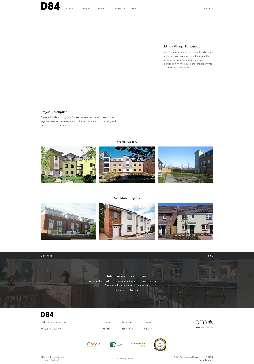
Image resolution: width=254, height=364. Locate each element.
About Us (71, 8)
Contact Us (207, 8)
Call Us (134, 290)
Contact (148, 328)
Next (208, 255)
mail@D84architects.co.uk (53, 322)
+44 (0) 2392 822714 (51, 329)
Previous (47, 255)
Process (102, 8)
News (135, 8)
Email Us (120, 290)
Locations (127, 322)
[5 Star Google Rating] (93, 344)
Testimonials (119, 8)
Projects (87, 8)
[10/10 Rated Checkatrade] (138, 344)
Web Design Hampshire (127, 359)
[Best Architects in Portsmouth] (160, 344)
